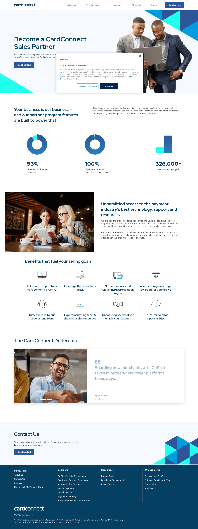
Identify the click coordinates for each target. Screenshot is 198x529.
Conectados (150, 484)
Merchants (150, 488)
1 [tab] (43, 399)
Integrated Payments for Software (74, 500)
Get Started (24, 65)
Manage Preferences (88, 86)
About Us (136, 5)
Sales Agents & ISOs (155, 476)
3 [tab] (56, 399)
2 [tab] (49, 399)
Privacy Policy (20, 470)
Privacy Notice (73, 79)
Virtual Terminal (65, 492)
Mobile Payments (66, 488)
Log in (154, 5)
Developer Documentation (113, 480)
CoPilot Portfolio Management (72, 476)
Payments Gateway (67, 496)
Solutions (71, 5)
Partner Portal (107, 476)
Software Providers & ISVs (157, 480)
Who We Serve (93, 5)
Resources (116, 5)
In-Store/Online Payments (70, 484)
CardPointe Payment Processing (73, 480)
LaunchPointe (107, 484)
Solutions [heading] (63, 470)
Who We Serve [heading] (152, 470)
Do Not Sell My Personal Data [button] (28, 487)
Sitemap (18, 483)
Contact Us (175, 5)
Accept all (109, 86)
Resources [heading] (107, 470)
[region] (100, 73)
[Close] (140, 56)
